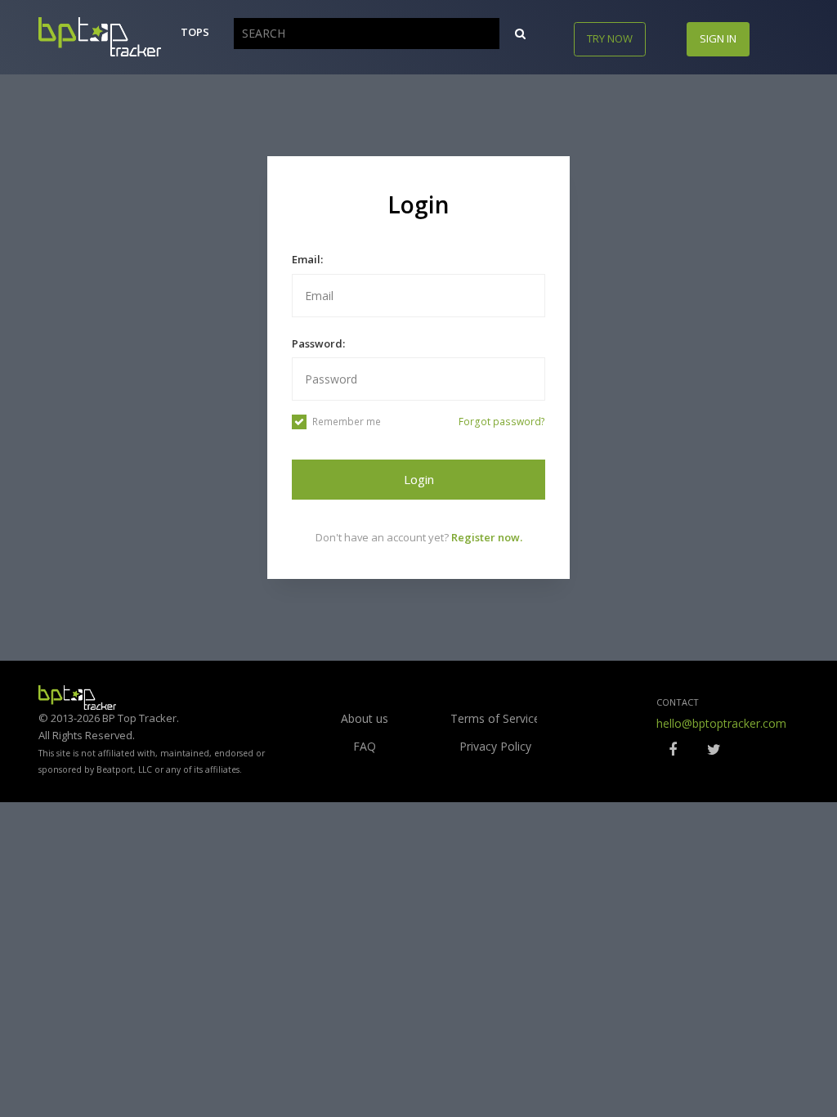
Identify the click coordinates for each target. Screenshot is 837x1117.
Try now (610, 38)
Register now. (486, 537)
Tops (195, 32)
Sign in (718, 38)
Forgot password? (502, 421)
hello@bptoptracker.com (721, 723)
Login (419, 479)
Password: (318, 343)
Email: (307, 259)
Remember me (346, 421)
